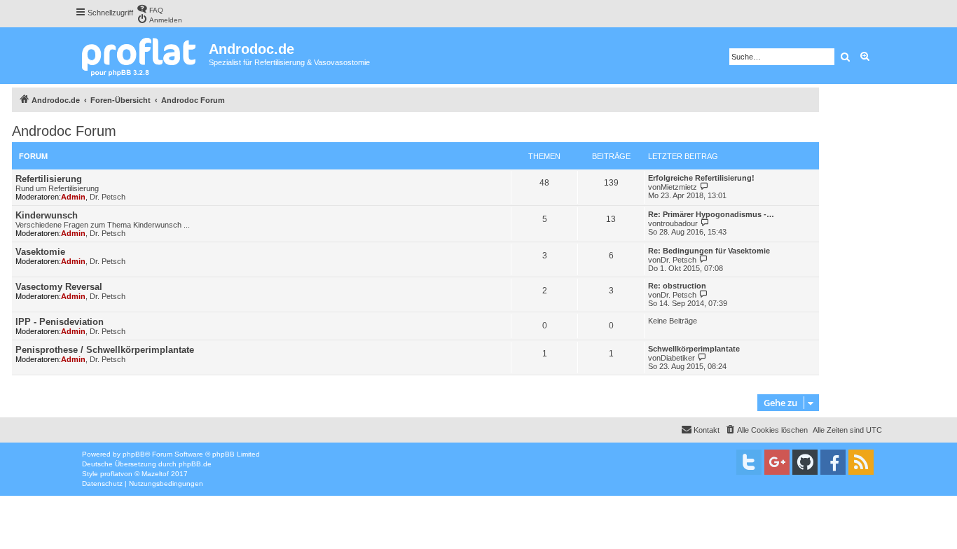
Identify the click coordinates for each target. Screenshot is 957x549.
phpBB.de (195, 464)
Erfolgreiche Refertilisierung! (701, 178)
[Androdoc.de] (142, 56)
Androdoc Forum (64, 131)
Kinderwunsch (46, 215)
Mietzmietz (679, 187)
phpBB (134, 454)
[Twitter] (749, 462)
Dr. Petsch (107, 197)
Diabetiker (678, 358)
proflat (110, 474)
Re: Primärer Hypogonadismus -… (711, 214)
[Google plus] (777, 462)
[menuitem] (150, 9)
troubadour (679, 223)
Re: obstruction (677, 286)
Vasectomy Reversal (58, 287)
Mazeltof (155, 474)
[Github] (805, 462)
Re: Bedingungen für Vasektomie (709, 250)
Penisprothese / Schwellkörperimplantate (104, 350)
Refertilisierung (48, 179)
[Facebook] (833, 462)
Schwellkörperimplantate (694, 349)
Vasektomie (40, 251)
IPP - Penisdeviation (59, 322)
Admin (73, 197)
